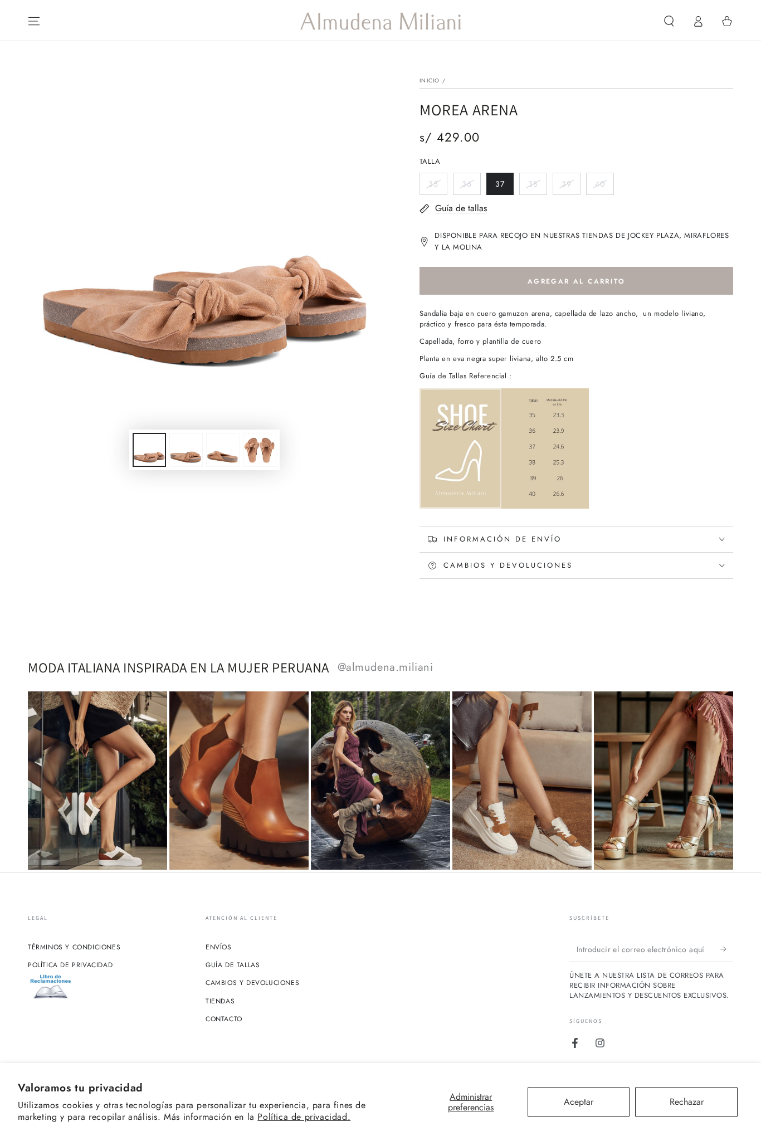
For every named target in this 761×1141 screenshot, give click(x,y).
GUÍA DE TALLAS (233, 965)
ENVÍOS (219, 947)
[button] (669, 21)
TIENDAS (220, 1001)
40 (604, 186)
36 (471, 186)
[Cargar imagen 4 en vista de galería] (259, 450)
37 (504, 186)
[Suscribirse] (726, 949)
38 (537, 186)
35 (437, 186)
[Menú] (33, 21)
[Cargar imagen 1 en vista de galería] (149, 450)
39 (570, 186)
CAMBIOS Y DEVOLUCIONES (252, 983)
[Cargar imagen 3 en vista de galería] (223, 450)
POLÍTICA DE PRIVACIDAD (70, 965)
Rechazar (687, 1101)
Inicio (429, 80)
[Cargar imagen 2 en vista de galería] (186, 450)
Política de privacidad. (303, 1116)
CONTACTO (224, 1019)
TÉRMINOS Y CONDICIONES (74, 947)
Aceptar (578, 1101)
